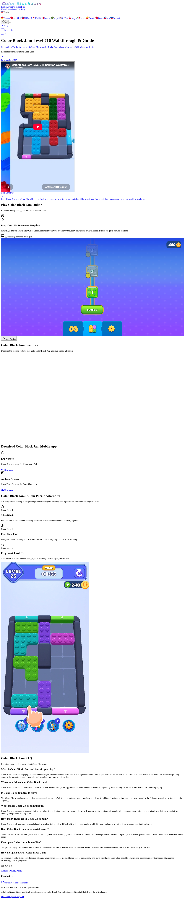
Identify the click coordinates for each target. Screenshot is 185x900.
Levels (9, 7)
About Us (5, 871)
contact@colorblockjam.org (16, 883)
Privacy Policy (15, 871)
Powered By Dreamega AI (12, 896)
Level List (8, 30)
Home (3, 7)
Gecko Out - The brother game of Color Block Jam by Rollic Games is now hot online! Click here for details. (48, 47)
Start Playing (10, 339)
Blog (23, 7)
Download (16, 7)
